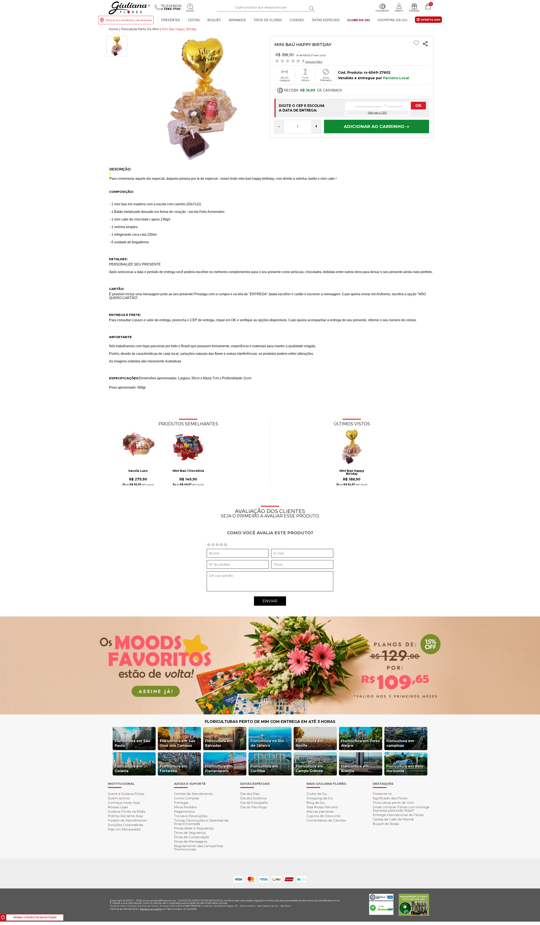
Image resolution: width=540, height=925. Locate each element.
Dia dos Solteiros (253, 798)
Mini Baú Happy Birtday (351, 472)
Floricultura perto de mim (393, 803)
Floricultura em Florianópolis (219, 768)
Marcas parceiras (319, 811)
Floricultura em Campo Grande (309, 768)
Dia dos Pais (249, 794)
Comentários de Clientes (326, 820)
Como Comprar (186, 798)
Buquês (214, 20)
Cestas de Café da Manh (393, 819)
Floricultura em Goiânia (128, 768)
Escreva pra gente (151, 908)
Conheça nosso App (124, 803)
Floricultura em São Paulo (132, 743)
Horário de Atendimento (127, 820)
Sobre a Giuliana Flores (126, 794)
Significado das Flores (390, 798)
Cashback (382, 10)
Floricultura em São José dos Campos (177, 743)
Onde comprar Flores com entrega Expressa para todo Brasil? (401, 808)
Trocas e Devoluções (190, 816)
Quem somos (119, 798)
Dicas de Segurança (189, 833)
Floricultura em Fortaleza (174, 768)
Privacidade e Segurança (193, 828)
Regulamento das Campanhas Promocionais (198, 847)
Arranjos (237, 20)
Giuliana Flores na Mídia (126, 811)
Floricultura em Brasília (355, 768)
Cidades (297, 20)
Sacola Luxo (138, 471)
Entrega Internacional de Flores (398, 815)
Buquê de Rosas (386, 824)
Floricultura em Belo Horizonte (404, 768)
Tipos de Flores (268, 20)
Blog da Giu (315, 803)
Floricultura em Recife (309, 743)
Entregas (181, 803)
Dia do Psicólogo (253, 807)
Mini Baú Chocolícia (188, 471)
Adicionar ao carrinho (375, 126)
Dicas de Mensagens (190, 841)
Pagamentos (184, 811)
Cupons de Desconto (323, 816)
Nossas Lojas (118, 807)
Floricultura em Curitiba (264, 768)
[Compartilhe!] (425, 44)
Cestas (194, 20)
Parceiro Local (396, 78)
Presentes (170, 20)
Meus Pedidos (185, 807)
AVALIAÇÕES (313, 61)
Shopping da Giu (392, 20)
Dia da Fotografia (254, 803)
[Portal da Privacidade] (381, 899)
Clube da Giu (358, 20)
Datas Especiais (326, 20)
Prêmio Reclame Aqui (125, 816)
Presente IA (382, 794)
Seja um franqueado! (124, 829)
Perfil (399, 10)
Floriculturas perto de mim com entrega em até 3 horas (270, 721)
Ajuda (190, 10)
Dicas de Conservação (191, 837)
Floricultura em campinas (400, 743)
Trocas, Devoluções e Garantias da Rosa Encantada (201, 822)
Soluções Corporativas (125, 825)
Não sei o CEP (377, 112)
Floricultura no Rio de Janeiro (267, 743)
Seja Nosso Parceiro (322, 807)
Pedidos (414, 10)
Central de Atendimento (193, 794)
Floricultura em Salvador (219, 743)
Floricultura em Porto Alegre (360, 743)
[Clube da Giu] (270, 713)
